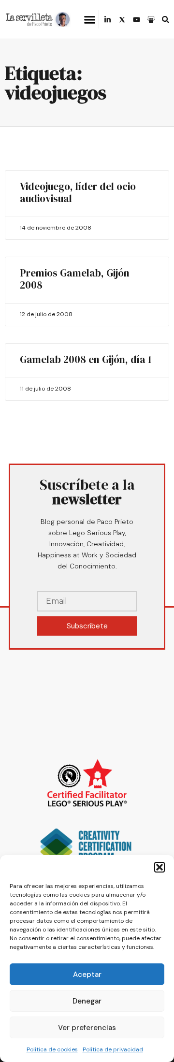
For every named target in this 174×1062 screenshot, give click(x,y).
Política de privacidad (113, 1049)
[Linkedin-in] (107, 19)
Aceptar (87, 974)
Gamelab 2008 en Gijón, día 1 (85, 359)
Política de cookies (52, 1049)
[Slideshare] (151, 19)
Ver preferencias (87, 1028)
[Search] (165, 19)
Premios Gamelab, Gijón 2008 (75, 279)
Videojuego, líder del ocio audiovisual (78, 192)
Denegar (87, 1001)
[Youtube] (136, 19)
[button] (159, 867)
